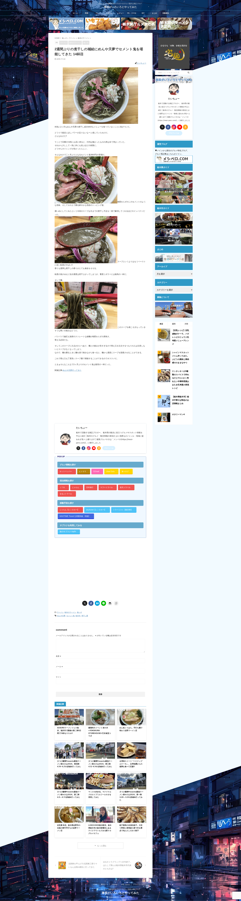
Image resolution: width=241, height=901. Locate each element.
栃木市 (78, 616)
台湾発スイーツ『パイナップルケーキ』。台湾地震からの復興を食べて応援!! (130, 764)
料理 (86, 13)
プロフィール (108, 448)
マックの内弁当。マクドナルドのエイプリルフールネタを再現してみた (99, 794)
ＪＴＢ (62, 487)
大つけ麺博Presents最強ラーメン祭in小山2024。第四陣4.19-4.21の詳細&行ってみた (69, 764)
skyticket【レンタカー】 (96, 510)
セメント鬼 (70, 616)
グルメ (98, 13)
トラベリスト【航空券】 (122, 510)
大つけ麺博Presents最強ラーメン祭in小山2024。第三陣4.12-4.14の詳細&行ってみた (100, 764)
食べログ (125, 471)
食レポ (79, 612)
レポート (109, 13)
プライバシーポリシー (140, 884)
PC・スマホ (131, 13)
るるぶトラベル (66, 494)
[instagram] (89, 448)
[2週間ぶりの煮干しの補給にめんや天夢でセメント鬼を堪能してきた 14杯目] (97, 603)
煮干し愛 (84, 616)
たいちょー (141, 63)
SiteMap (114, 884)
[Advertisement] (76, 400)
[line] (103, 603)
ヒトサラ (82, 471)
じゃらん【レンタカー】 (69, 510)
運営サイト (104, 884)
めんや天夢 (61, 616)
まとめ (154, 13)
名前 (58, 656)
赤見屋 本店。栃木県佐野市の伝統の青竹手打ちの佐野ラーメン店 (68, 828)
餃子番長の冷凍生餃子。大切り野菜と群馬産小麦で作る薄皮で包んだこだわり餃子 (130, 828)
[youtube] (94, 448)
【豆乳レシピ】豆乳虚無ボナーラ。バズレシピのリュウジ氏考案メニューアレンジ (180, 337)
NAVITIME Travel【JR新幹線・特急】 (75, 516)
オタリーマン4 (178, 414)
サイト (58, 677)
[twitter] (78, 448)
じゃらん (75, 487)
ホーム (75, 13)
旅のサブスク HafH (68, 531)
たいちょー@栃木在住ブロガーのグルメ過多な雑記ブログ (120, 889)
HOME (95, 884)
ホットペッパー (66, 471)
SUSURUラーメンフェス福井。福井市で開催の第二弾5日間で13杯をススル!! (69, 730)
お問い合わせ (125, 884)
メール (59, 666)
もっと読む (102, 845)
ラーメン (60, 612)
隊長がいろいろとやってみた (120, 6)
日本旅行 (89, 487)
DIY (143, 13)
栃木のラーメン (70, 612)
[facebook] (83, 448)
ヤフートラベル (106, 487)
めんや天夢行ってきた (72, 370)
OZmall (96, 471)
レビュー (120, 13)
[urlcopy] (116, 603)
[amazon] (99, 448)
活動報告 (165, 13)
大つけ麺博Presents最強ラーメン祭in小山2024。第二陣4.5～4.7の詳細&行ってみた (69, 794)
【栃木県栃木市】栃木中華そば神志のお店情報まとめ (180, 400)
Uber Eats (110, 471)
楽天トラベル (125, 487)
